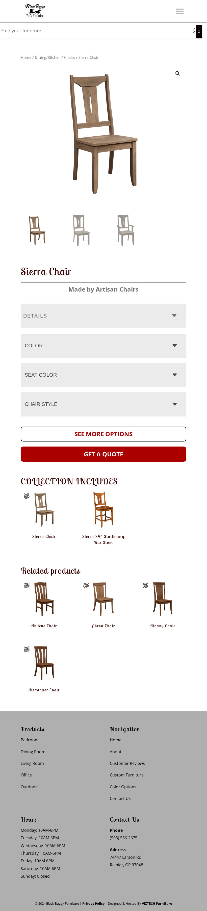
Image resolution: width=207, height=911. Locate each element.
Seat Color (41, 375)
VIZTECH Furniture (157, 903)
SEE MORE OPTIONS (103, 434)
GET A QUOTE (103, 454)
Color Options (123, 787)
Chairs (69, 57)
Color (34, 345)
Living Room (32, 763)
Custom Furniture (127, 775)
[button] (177, 73)
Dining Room (33, 751)
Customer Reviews (127, 763)
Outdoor (29, 787)
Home (26, 57)
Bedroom (30, 740)
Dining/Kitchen (48, 57)
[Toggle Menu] (180, 11)
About (115, 751)
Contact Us (120, 798)
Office (26, 775)
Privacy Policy (93, 903)
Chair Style (41, 404)
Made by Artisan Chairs (103, 289)
